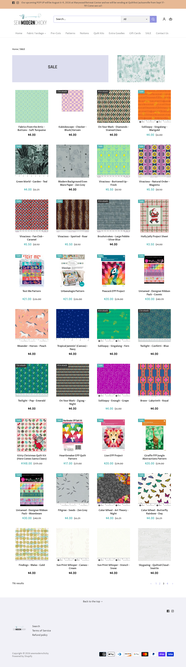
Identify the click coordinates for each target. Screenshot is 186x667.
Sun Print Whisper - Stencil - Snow (113, 567)
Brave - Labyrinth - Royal (154, 400)
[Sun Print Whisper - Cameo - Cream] (72, 544)
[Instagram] (17, 2)
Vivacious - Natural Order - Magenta (154, 183)
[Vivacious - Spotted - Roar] (72, 216)
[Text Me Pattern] (31, 270)
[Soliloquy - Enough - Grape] (113, 380)
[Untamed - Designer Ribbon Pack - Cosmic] (154, 270)
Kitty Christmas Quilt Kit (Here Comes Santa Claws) (32, 457)
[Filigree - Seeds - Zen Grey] (72, 489)
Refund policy (40, 635)
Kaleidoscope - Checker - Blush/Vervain (73, 128)
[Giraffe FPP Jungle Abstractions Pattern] (154, 435)
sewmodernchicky (40, 653)
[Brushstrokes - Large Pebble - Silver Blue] (113, 216)
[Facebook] (13, 2)
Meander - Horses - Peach (31, 346)
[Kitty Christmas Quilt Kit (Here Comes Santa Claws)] (31, 435)
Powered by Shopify (22, 656)
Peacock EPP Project (113, 291)
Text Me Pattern (32, 291)
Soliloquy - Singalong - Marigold (154, 128)
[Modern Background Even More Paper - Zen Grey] (72, 161)
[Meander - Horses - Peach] (31, 325)
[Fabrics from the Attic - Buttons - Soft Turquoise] (31, 106)
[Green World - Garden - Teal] (31, 161)
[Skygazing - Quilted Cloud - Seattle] (154, 544)
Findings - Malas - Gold (32, 565)
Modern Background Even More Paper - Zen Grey (72, 183)
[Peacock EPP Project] (113, 270)
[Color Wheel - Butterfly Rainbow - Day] (154, 489)
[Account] (164, 19)
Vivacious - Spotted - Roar (72, 236)
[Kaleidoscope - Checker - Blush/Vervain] (72, 101)
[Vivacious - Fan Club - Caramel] (31, 216)
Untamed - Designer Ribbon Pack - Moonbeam (32, 512)
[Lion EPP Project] (113, 435)
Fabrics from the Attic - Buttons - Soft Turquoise (32, 128)
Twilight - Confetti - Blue (154, 346)
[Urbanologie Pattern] (72, 270)
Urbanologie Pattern (72, 291)
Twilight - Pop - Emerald (31, 400)
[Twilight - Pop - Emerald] (31, 380)
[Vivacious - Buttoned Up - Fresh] (113, 161)
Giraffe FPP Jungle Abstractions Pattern (154, 457)
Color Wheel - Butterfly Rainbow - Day (154, 512)
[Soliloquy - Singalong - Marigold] (154, 106)
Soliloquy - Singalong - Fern (113, 346)
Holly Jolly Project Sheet (154, 236)
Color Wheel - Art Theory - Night (113, 512)
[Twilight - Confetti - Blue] (154, 325)
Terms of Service (41, 630)
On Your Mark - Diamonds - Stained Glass (113, 128)
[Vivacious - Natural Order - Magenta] (154, 161)
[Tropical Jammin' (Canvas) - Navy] (72, 325)
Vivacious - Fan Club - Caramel (32, 238)
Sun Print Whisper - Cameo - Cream (73, 567)
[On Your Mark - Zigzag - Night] (72, 380)
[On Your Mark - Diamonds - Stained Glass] (113, 106)
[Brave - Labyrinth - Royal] (154, 380)
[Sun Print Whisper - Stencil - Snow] (113, 544)
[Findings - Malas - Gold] (31, 544)
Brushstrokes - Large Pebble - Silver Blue (113, 238)
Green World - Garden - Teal (31, 181)
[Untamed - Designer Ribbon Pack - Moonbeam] (31, 489)
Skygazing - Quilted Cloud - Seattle (154, 567)
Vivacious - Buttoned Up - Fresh (113, 183)
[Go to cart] (170, 19)
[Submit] (153, 19)
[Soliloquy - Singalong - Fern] (113, 325)
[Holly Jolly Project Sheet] (154, 216)
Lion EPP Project (113, 455)
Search (36, 626)
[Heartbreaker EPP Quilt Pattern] (72, 435)
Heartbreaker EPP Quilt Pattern (72, 457)
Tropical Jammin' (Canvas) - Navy (72, 347)
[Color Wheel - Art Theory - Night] (113, 489)
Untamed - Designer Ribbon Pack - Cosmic (154, 293)
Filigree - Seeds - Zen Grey (72, 510)
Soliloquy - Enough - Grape (113, 400)
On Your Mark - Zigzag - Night (72, 402)
